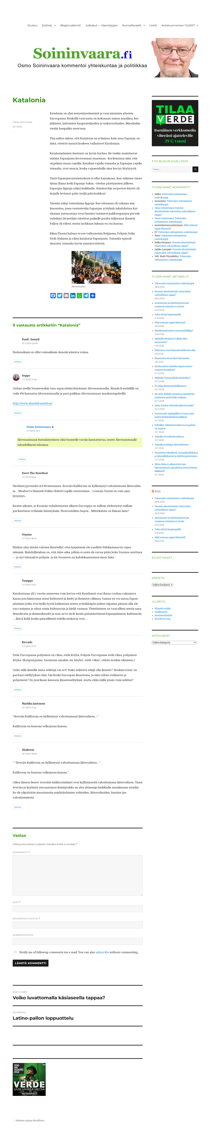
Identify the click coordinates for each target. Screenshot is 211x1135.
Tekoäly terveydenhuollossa (169, 436)
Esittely (47, 25)
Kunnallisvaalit (131, 25)
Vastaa (17, 361)
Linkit (153, 25)
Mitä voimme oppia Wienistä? (170, 322)
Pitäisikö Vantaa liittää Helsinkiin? (172, 378)
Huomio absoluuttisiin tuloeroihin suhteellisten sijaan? (175, 211)
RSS (158, 491)
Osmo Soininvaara (22, 122)
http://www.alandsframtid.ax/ (32, 403)
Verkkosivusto (23, 935)
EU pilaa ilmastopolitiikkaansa (170, 386)
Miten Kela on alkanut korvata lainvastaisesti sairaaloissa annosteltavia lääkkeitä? (176, 468)
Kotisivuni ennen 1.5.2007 (178, 25)
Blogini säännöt (70, 25)
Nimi (17, 902)
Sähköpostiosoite (26, 918)
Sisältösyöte (161, 612)
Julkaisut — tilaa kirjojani (102, 25)
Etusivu (33, 25)
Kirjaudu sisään (163, 608)
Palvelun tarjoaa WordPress (30, 1120)
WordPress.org (162, 619)
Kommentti (21, 852)
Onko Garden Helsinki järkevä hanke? (174, 405)
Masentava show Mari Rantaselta (172, 358)
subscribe (102, 952)
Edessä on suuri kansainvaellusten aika (175, 350)
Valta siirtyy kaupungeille (168, 314)
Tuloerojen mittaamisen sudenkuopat (178, 232)
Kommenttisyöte (163, 615)
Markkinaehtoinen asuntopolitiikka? (174, 330)
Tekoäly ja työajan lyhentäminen (172, 444)
